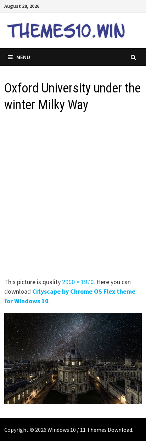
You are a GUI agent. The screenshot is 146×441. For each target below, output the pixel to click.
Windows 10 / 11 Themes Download (89, 429)
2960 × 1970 (78, 282)
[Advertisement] (73, 197)
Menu (23, 57)
